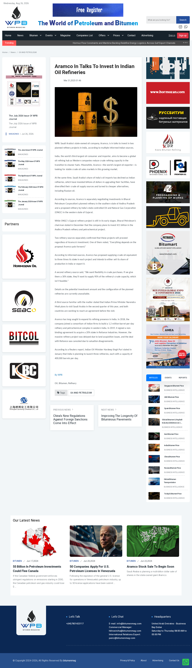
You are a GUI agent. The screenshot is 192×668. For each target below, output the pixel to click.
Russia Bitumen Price (172, 468)
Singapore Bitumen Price (174, 385)
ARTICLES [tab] (153, 377)
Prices (116, 35)
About (144, 660)
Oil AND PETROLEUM (81, 392)
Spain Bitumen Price (172, 408)
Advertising (147, 35)
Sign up (183, 35)
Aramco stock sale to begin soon (150, 566)
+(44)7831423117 (75, 623)
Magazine (65, 35)
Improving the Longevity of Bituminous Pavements (119, 418)
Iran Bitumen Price (171, 434)
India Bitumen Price (174, 43)
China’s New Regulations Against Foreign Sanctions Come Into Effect (70, 419)
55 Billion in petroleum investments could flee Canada (37, 568)
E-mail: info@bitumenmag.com (125, 623)
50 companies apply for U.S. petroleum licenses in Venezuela (92, 568)
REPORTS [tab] (183, 377)
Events (49, 35)
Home (8, 35)
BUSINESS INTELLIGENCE (174, 390)
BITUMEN (17, 561)
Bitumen (33, 35)
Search (183, 20)
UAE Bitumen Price (171, 397)
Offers (102, 35)
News (20, 35)
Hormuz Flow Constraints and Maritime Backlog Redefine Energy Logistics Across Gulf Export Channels (94, 43)
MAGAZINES (14, 134)
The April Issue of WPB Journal (30, 175)
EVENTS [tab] (168, 377)
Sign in (172, 35)
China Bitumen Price (172, 456)
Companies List (84, 35)
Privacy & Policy (127, 660)
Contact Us (174, 660)
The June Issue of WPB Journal (30, 150)
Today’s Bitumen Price (172, 493)
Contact (131, 35)
